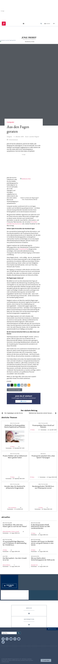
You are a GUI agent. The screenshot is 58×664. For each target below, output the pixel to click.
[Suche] (19, 633)
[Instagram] (14, 638)
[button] (23, 23)
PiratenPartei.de (23, 249)
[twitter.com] (7, 638)
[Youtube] (11, 638)
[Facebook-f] (3, 638)
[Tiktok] (3, 642)
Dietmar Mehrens (6, 565)
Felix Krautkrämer (12, 507)
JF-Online (12, 446)
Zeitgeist (9, 136)
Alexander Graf (34, 565)
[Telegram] (18, 638)
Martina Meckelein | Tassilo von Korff (11, 531)
